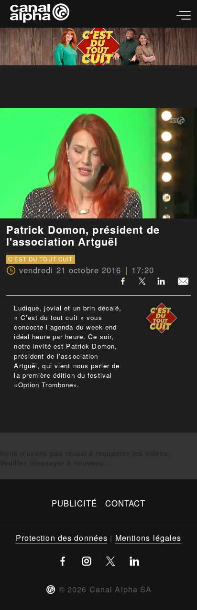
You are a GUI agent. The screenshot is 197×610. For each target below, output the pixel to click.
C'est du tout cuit (40, 259)
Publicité (75, 503)
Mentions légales (148, 537)
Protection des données (62, 537)
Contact (125, 503)
